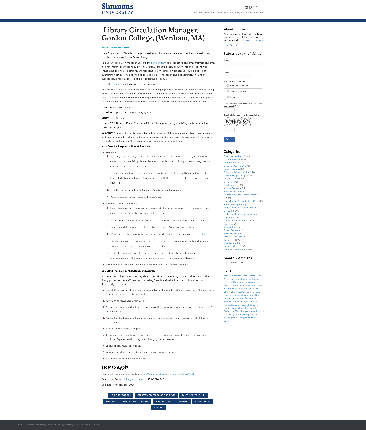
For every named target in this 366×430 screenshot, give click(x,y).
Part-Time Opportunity (193, 395)
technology (258, 311)
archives (259, 275)
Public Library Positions (235, 220)
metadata (250, 295)
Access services (247, 275)
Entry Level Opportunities (236, 172)
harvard (237, 288)
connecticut (241, 285)
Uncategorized (231, 246)
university (244, 314)
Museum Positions (233, 191)
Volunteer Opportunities (236, 249)
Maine (227, 295)
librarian (183, 401)
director (251, 285)
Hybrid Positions (232, 178)
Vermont (254, 314)
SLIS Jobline (254, 7)
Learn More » (230, 45)
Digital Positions (232, 169)
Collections (229, 285)
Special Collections (233, 233)
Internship (246, 288)
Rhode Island (230, 308)
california (228, 282)
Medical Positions (232, 188)
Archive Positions (232, 159)
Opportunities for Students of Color (241, 201)
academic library (164, 401)
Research (228, 224)
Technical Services (233, 236)
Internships (229, 182)
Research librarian (249, 305)
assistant (236, 279)
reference (234, 301)
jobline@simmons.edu (252, 40)
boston (244, 279)
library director (254, 292)
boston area (254, 279)
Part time (158, 408)
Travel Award (230, 243)
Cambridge (238, 282)
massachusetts (202, 401)
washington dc (243, 317)
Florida (258, 285)
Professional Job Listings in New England (127, 401)
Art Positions (230, 162)
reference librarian (248, 301)
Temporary (229, 240)
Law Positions (230, 185)
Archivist (228, 279)
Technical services (244, 311)
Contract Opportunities (235, 166)
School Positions (232, 230)
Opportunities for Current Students (156, 395)
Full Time (228, 288)
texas (237, 314)
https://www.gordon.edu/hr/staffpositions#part (167, 373)
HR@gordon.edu (133, 379)
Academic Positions (121, 395)
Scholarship (229, 227)
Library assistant (238, 292)
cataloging (250, 282)
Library (227, 292)
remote (227, 305)
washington (229, 317)
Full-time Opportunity (234, 175)
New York (239, 298)
